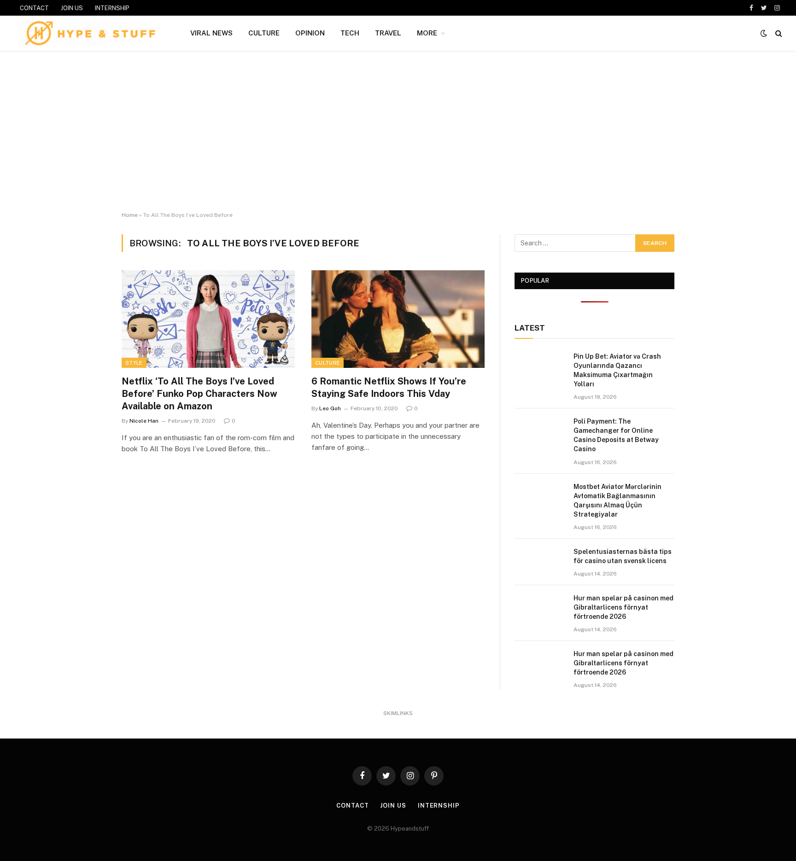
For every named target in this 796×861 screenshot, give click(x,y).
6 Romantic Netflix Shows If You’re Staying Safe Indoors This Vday (388, 387)
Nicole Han (143, 421)
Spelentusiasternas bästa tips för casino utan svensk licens (623, 556)
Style (134, 363)
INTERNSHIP (112, 8)
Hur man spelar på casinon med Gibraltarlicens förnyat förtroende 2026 (623, 607)
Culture (327, 363)
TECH (349, 33)
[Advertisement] (398, 131)
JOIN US (72, 8)
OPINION (310, 33)
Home (130, 215)
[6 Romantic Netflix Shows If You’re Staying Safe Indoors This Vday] (398, 319)
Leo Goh (330, 408)
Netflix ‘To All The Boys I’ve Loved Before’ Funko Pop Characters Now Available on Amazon (199, 394)
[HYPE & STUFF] (90, 33)
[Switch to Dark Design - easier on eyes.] (763, 33)
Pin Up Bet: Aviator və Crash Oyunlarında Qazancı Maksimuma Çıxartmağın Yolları (617, 370)
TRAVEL (388, 33)
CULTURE (264, 33)
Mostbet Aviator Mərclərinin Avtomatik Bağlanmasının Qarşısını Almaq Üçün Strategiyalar (617, 500)
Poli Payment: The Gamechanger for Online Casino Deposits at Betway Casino (616, 435)
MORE (427, 33)
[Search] (777, 33)
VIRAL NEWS (211, 33)
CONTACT (34, 8)
